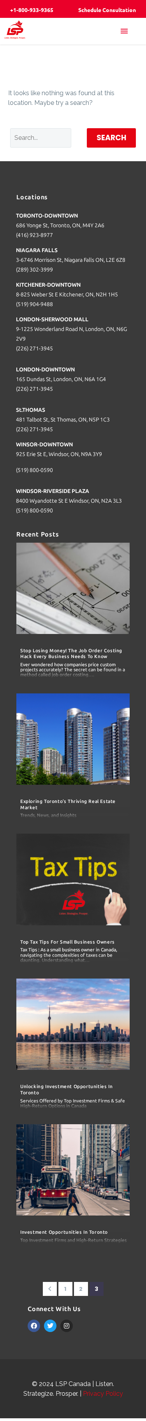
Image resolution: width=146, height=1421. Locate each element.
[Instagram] (66, 1326)
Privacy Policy (103, 1393)
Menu (128, 31)
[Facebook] (34, 1326)
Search (111, 137)
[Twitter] (50, 1326)
